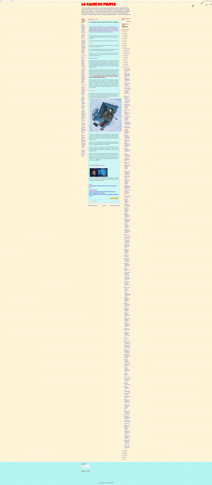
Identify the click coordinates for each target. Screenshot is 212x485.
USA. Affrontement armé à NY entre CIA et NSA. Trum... (127, 412)
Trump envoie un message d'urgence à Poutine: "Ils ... (127, 241)
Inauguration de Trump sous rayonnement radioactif (127, 221)
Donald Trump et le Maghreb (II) (127, 88)
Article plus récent (93, 205)
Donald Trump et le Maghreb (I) (127, 127)
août (125, 55)
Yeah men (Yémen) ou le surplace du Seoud (127, 305)
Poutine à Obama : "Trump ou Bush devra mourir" (126, 225)
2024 (124, 34)
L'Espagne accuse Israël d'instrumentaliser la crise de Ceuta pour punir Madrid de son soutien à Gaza (83, 116)
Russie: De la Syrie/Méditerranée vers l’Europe (127, 356)
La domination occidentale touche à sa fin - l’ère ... (127, 80)
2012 (124, 457)
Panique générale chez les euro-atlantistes (127, 113)
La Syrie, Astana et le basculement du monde (127, 446)
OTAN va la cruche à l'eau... (126, 374)
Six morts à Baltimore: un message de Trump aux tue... (127, 265)
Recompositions (127, 110)
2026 (124, 31)
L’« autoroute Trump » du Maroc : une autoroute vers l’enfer (83, 153)
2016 (124, 450)
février (125, 66)
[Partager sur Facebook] (95, 201)
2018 (124, 45)
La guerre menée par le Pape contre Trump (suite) (127, 155)
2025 (124, 33)
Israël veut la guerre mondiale (126, 255)
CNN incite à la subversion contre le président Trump (127, 181)
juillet (125, 57)
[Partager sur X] (94, 201)
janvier (125, 67)
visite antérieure (114, 156)
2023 (124, 36)
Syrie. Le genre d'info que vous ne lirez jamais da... (127, 260)
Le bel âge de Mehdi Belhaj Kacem (127, 159)
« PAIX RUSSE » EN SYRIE (127, 394)
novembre (126, 50)
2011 (124, 459)
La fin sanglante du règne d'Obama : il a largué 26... (127, 320)
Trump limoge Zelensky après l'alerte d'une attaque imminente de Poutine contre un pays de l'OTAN (83, 102)
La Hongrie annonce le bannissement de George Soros (127, 324)
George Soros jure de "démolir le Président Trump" (126, 209)
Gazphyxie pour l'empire (127, 397)
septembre (126, 53)
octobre (125, 52)
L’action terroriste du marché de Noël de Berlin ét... (127, 401)
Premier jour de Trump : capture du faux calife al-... (127, 192)
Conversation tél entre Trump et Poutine (127, 101)
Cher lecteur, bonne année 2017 (127, 329)
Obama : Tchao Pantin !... (127, 163)
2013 (124, 455)
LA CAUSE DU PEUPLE (98, 5)
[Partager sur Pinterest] (96, 201)
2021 (124, 40)
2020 (124, 41)
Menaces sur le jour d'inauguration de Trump (127, 342)
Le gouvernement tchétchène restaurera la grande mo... (127, 172)
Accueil (104, 205)
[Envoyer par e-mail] (92, 201)
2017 (124, 47)
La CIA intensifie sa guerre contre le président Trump (127, 118)
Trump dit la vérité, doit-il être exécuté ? (127, 205)
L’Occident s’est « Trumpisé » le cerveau (127, 365)
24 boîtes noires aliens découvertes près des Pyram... (127, 427)
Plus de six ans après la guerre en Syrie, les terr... (127, 98)
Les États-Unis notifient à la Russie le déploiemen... (127, 437)
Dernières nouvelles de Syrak (127, 269)
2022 (124, 38)
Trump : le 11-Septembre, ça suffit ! (127, 140)
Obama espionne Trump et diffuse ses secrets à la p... (127, 274)
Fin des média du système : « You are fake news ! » (127, 279)
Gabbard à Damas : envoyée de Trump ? (126, 201)
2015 (124, 452)
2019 (124, 43)
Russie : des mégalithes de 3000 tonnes (97, 193)
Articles (84, 465)
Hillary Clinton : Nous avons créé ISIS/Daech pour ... (127, 347)
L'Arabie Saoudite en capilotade (126, 387)
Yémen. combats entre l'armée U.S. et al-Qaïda (127, 71)
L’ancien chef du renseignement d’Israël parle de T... (127, 124)
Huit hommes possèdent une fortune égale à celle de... (127, 187)
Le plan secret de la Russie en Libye (127, 177)
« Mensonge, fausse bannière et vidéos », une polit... (127, 314)
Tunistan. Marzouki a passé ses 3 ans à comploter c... (127, 150)
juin (125, 59)
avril (125, 62)
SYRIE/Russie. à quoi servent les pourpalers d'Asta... (127, 145)
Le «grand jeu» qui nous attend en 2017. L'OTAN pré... (127, 334)
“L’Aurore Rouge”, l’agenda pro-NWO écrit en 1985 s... (127, 369)
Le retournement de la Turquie (127, 391)
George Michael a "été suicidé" (127, 421)
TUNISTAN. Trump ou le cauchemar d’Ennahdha (127, 137)
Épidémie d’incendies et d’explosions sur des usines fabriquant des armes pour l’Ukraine (83, 128)
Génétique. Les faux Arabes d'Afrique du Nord (127, 246)
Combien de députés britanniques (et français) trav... (127, 215)
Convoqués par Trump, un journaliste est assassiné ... (127, 231)
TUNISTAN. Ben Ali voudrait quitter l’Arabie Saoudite (127, 106)
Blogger (111, 482)
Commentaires (85, 467)
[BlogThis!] (93, 201)
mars (125, 64)
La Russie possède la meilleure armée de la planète (126, 131)
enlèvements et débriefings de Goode (104, 65)
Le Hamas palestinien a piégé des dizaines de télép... (127, 299)
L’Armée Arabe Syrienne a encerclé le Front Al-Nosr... (127, 406)
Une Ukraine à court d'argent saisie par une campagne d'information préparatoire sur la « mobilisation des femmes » (83, 141)
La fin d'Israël (126, 423)
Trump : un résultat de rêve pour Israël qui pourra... (126, 251)
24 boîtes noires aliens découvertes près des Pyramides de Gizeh (102, 191)
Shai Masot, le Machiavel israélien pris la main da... (127, 351)
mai (125, 60)
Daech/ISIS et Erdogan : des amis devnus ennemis (127, 417)
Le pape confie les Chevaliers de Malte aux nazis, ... (127, 75)
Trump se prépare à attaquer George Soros (127, 361)
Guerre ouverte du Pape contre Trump (127, 196)
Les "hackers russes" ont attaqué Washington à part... (127, 283)
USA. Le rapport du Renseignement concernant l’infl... (127, 379)
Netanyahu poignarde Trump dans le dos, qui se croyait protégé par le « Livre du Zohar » (83, 89)
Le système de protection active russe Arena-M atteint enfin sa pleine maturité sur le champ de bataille (83, 61)
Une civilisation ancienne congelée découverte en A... (127, 92)
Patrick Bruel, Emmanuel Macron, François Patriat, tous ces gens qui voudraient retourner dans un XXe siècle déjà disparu (83, 31)
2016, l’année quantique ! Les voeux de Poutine (127, 432)
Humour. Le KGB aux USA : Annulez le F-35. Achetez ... (127, 85)
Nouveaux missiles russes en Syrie (127, 383)
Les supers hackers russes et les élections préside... (127, 295)
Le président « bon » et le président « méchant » (126, 309)
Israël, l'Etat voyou (126, 338)
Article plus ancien (115, 205)
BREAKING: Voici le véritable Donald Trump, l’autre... (127, 166)
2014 (124, 453)
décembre (126, 48)
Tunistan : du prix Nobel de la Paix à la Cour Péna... (127, 442)
